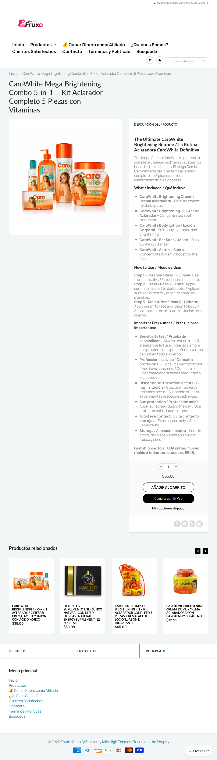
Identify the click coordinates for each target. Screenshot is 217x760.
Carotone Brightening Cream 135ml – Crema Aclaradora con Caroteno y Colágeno (184, 611)
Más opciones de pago (168, 508)
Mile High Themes (116, 741)
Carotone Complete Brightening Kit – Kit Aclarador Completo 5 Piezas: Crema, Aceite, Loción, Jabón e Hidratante (133, 614)
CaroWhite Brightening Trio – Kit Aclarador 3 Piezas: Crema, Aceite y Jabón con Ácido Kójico (29, 612)
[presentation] (197, 551)
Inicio (18, 44)
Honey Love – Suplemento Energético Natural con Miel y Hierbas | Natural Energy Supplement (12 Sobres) (83, 614)
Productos (41, 44)
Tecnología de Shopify (151, 741)
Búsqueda (146, 51)
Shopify (78, 741)
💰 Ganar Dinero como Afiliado (94, 44)
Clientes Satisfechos (34, 51)
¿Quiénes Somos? (149, 44)
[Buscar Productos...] (204, 61)
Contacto (72, 51)
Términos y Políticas (109, 51)
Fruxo (65, 741)
